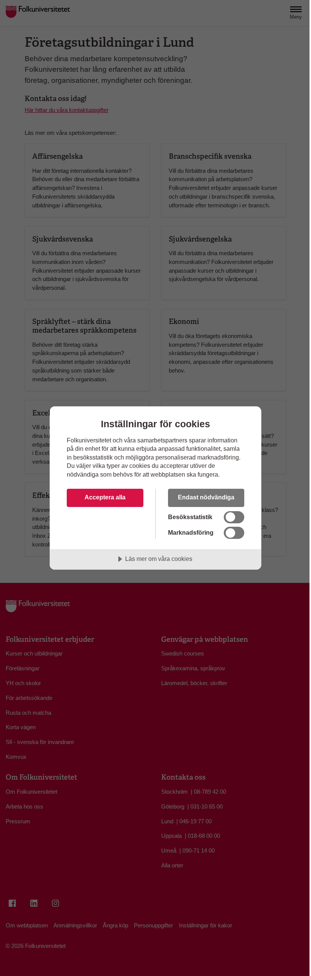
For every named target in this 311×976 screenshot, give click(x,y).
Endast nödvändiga (206, 497)
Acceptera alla (105, 497)
